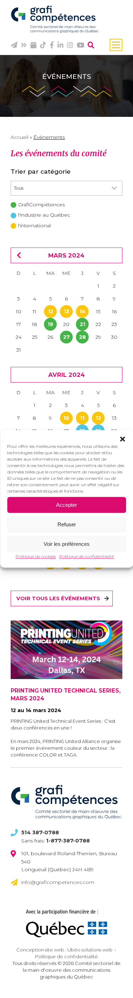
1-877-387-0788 (68, 840)
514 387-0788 (40, 832)
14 (82, 311)
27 (66, 337)
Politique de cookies (36, 556)
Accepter (66, 505)
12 (50, 311)
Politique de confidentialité (86, 556)
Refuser (66, 524)
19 (50, 324)
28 (82, 337)
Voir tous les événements (58, 598)
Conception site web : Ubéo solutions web (64, 950)
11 (82, 418)
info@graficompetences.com (57, 882)
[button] (122, 439)
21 (82, 324)
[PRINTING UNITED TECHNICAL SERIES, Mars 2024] (66, 649)
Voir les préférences (67, 544)
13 (66, 311)
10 (66, 418)
